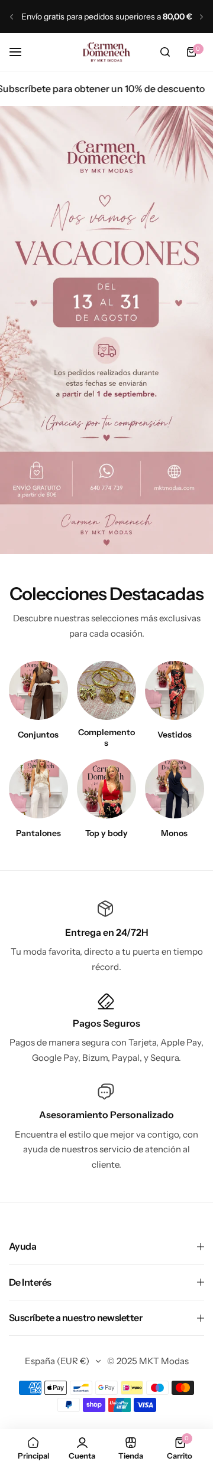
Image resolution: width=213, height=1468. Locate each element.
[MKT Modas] (106, 52)
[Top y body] (106, 788)
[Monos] (174, 788)
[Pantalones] (38, 788)
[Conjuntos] (38, 690)
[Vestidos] (174, 690)
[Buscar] (165, 52)
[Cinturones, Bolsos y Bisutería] (106, 690)
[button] (11, 16)
